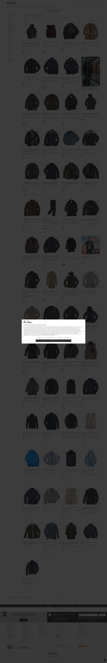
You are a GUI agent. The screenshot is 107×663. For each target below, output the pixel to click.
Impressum (40, 337)
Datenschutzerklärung (56, 333)
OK (53, 340)
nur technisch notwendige (49, 337)
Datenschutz (67, 337)
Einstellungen (44, 333)
